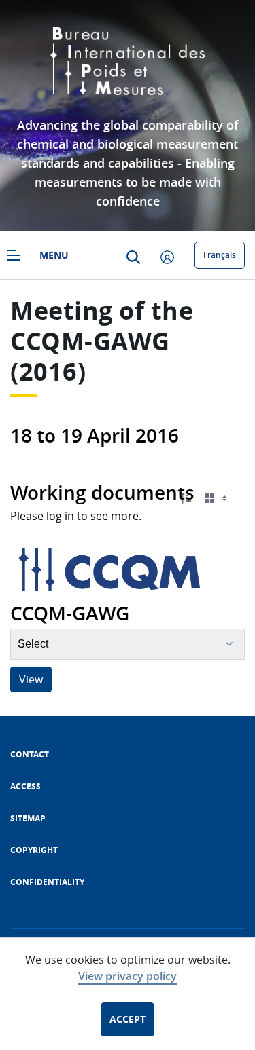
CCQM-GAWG (90, 341)
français (219, 255)
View (31, 679)
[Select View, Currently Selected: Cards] (217, 498)
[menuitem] (29, 754)
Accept (127, 1019)
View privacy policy (127, 976)
